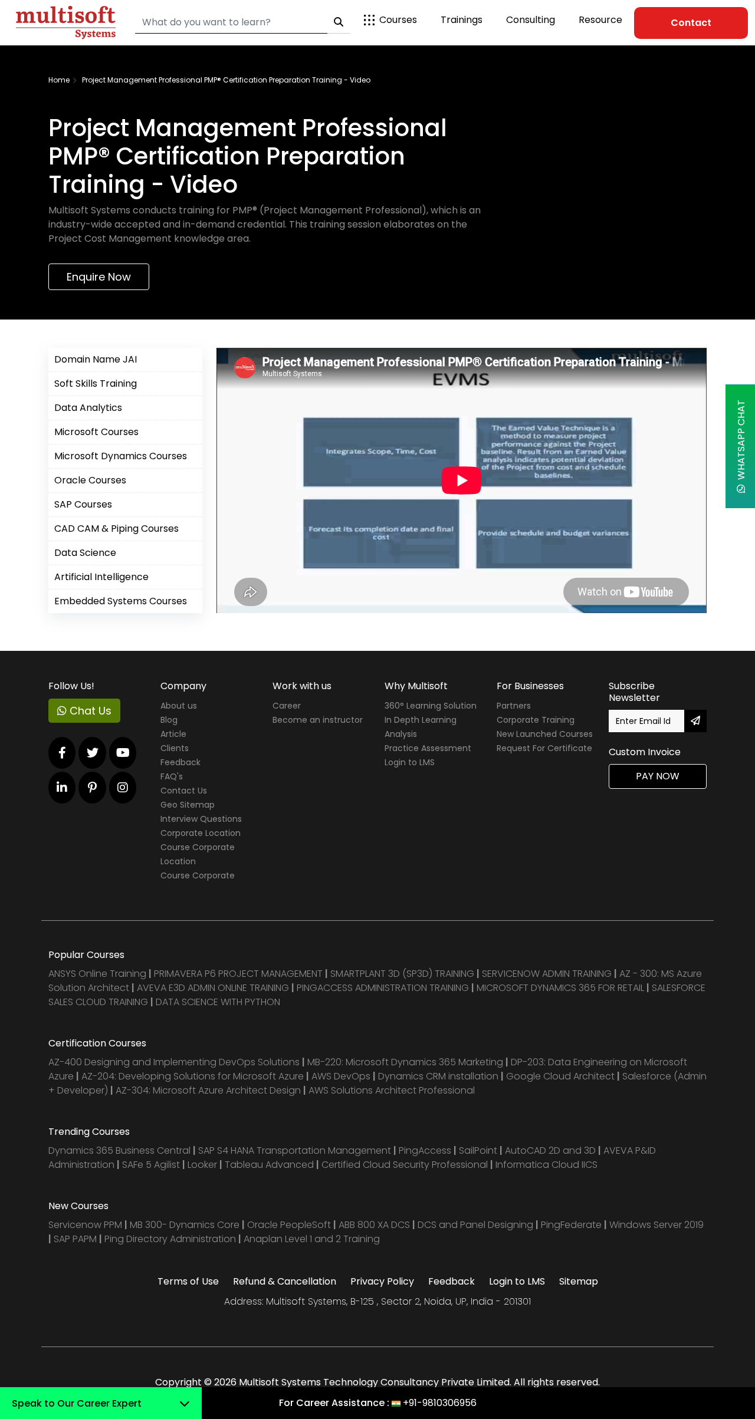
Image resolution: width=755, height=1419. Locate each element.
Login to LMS (410, 762)
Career (287, 706)
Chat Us (89, 710)
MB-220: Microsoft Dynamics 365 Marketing (406, 1062)
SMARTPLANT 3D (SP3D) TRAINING (402, 973)
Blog (169, 720)
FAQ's (171, 776)
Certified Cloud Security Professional (404, 1164)
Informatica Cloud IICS (546, 1164)
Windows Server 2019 (656, 1225)
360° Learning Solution (431, 706)
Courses (398, 20)
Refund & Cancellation (284, 1281)
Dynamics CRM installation (439, 1076)
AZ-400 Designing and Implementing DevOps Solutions (174, 1062)
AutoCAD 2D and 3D (550, 1150)
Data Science (85, 552)
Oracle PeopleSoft (289, 1225)
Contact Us (183, 790)
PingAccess (425, 1150)
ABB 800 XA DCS (375, 1225)
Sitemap (578, 1281)
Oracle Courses (90, 480)
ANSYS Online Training (97, 973)
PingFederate (572, 1225)
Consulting (530, 20)
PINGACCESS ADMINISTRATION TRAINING (383, 988)
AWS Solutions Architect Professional (391, 1090)
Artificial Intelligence (101, 577)
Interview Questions (201, 819)
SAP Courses (83, 504)
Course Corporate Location (197, 854)
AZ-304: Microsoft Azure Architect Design (209, 1090)
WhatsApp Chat (741, 442)
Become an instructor (318, 720)
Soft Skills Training (95, 383)
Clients (174, 748)
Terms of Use (188, 1281)
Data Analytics (88, 407)
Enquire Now (99, 276)
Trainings (461, 20)
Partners (514, 706)
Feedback (180, 762)
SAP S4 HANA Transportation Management (295, 1150)
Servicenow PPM (86, 1225)
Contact (691, 22)
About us (178, 706)
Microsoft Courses (96, 432)
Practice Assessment (428, 748)
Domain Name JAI (95, 359)
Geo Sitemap (187, 805)
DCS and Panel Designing (477, 1225)
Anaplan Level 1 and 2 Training (312, 1239)
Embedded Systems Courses (120, 601)
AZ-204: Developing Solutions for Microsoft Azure (193, 1076)
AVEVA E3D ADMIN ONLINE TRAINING (213, 988)
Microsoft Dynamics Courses (120, 456)
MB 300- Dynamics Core (184, 1225)
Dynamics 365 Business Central (119, 1150)
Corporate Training (536, 720)
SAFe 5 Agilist (151, 1164)
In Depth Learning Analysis (421, 727)
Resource (600, 20)
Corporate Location (200, 833)
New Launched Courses (545, 734)
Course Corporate (197, 875)
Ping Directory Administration (171, 1239)
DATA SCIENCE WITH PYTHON (218, 1002)
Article (173, 734)
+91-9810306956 (440, 1403)
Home (59, 80)
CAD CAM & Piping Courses (116, 528)
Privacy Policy (382, 1281)
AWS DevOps (342, 1076)
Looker (202, 1164)
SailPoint (479, 1150)
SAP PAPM (76, 1239)
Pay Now (658, 776)
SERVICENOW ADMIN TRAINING (548, 973)
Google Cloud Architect (561, 1076)
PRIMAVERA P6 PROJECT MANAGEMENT (238, 973)
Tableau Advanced (270, 1164)
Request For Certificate (544, 748)
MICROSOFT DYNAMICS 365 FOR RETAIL (560, 988)
